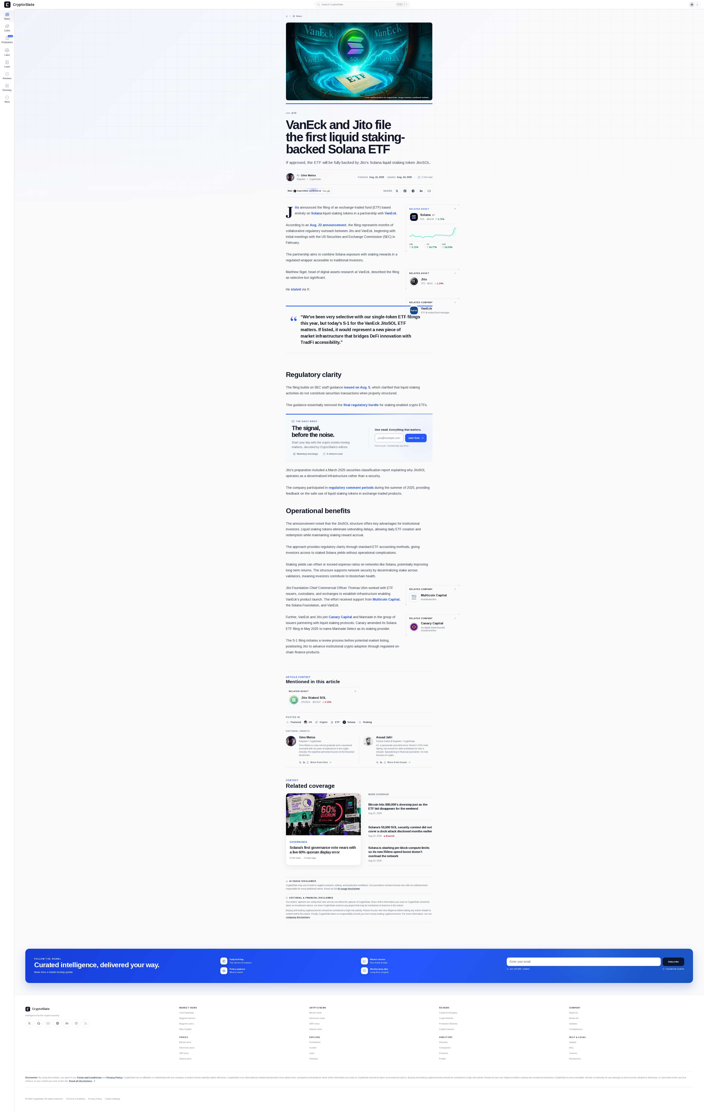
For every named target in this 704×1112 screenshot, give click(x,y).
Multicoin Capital (386, 599)
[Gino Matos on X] (300, 762)
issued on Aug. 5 (357, 387)
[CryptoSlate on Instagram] (76, 1023)
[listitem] (293, 722)
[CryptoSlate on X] (29, 1023)
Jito (297, 207)
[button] (7, 99)
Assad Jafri (384, 737)
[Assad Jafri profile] (368, 741)
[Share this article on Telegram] (413, 191)
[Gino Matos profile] (291, 741)
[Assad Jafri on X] (377, 762)
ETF (294, 113)
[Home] (287, 16)
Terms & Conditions (75, 1099)
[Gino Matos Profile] (290, 177)
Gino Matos (308, 175)
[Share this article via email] (429, 191)
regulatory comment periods (351, 487)
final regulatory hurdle (361, 405)
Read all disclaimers (80, 1081)
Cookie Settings (112, 1099)
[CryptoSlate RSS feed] (86, 1023)
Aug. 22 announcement (328, 225)
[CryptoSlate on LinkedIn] (67, 1023)
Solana (316, 213)
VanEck (390, 213)
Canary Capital (340, 617)
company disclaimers (298, 917)
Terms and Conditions (89, 1077)
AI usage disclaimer (349, 889)
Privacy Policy (114, 1077)
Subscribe (673, 962)
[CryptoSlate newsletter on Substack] (48, 1023)
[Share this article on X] (397, 191)
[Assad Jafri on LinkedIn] (381, 762)
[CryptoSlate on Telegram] (58, 1023)
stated (296, 289)
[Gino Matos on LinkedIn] (304, 762)
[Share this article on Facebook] (405, 191)
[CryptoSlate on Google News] (39, 1023)
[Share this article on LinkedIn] (421, 191)
